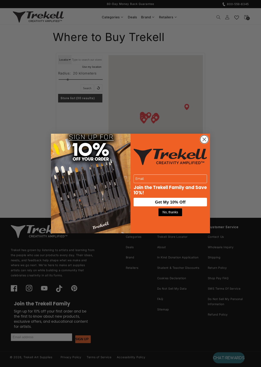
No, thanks (170, 212)
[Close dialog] (204, 139)
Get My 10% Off (170, 202)
